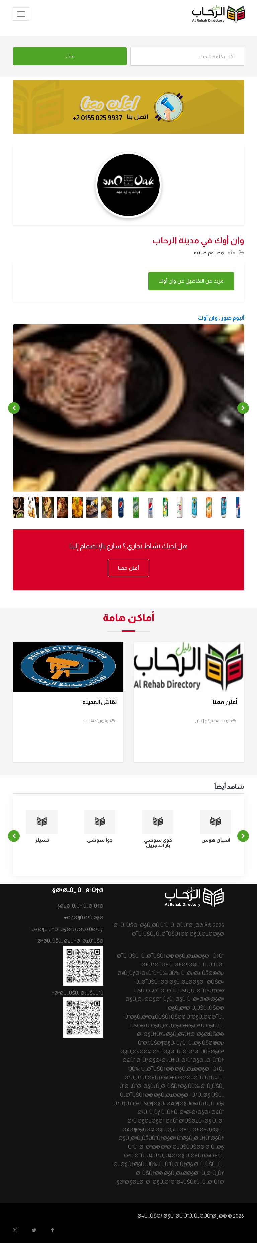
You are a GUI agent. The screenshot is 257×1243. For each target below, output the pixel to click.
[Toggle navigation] (21, 14)
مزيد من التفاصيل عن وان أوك (191, 281)
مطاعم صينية (209, 252)
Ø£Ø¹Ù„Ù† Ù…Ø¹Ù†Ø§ (80, 906)
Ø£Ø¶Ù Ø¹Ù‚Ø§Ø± (83, 917)
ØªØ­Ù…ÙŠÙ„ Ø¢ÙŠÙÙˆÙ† (77, 993)
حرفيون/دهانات (97, 720)
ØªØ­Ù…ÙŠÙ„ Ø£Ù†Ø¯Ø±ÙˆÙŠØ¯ (69, 941)
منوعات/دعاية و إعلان (213, 720)
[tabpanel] (128, 416)
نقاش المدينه (99, 701)
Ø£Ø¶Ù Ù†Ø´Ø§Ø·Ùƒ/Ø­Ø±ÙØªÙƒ (67, 929)
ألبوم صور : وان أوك (221, 318)
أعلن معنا (128, 568)
